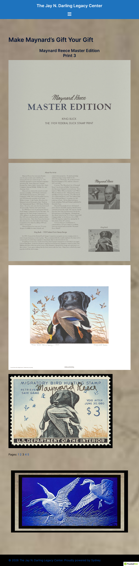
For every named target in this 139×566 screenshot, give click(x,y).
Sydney (96, 560)
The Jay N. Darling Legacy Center (69, 5)
